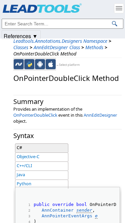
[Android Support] (40, 64)
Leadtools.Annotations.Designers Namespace (60, 41)
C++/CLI (24, 165)
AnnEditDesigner (100, 115)
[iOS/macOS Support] (51, 64)
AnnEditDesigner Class (57, 47)
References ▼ (21, 35)
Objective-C (28, 156)
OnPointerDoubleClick (35, 115)
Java (21, 175)
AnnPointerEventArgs (67, 215)
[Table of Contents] (119, 8)
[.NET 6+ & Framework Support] (19, 64)
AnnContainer (58, 210)
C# (19, 147)
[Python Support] (29, 64)
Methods (94, 47)
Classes (20, 47)
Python (24, 184)
